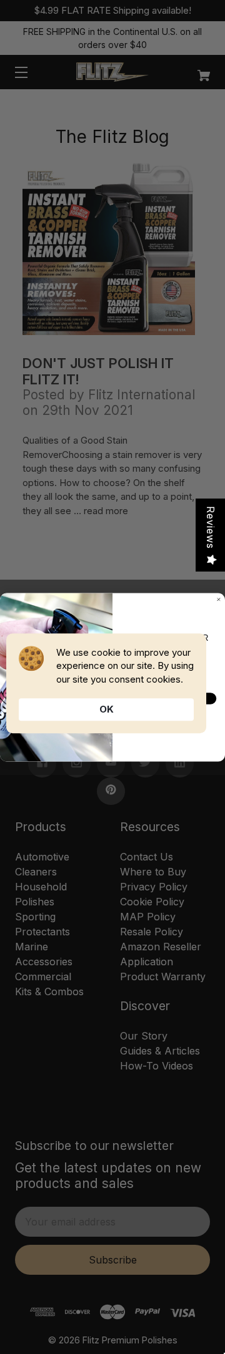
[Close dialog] (218, 599)
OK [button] (106, 709)
